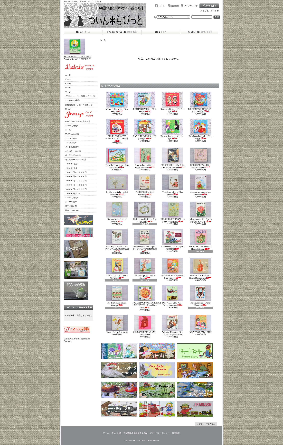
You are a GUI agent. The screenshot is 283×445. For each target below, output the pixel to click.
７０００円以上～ (73, 193)
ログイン (162, 6)
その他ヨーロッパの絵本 (76, 159)
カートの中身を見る (78, 307)
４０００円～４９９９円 (76, 185)
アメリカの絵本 (72, 134)
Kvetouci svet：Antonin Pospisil (116, 220)
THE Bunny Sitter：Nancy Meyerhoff (117, 276)
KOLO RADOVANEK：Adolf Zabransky (200, 166)
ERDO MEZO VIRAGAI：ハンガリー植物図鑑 (172, 220)
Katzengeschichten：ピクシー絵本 (172, 110)
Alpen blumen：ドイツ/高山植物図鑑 (172, 247)
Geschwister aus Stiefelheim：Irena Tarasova (173, 276)
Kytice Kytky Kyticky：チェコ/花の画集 (144, 220)
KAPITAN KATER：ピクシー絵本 (145, 110)
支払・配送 (116, 433)
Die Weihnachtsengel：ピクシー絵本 (201, 137)
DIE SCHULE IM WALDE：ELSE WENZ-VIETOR (172, 166)
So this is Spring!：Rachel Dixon (144, 276)
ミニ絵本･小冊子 (72, 100)
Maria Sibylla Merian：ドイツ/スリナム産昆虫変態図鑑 (117, 247)
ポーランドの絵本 (73, 155)
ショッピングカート (209, 5)
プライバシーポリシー (160, 433)
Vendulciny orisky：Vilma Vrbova (172, 193)
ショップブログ (160, 32)
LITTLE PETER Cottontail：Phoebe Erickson (200, 247)
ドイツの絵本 (71, 142)
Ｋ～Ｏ (68, 83)
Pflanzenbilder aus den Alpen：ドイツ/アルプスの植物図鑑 (144, 247)
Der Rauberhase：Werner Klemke (200, 304)
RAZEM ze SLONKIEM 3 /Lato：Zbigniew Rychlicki (77, 57)
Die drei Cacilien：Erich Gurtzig (116, 304)
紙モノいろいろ (72, 210)
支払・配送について (122, 32)
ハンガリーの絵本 (73, 151)
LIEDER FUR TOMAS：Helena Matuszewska (200, 276)
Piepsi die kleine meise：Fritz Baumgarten (117, 166)
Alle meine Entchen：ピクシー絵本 (116, 110)
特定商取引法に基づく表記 (135, 433)
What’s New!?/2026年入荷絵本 (77, 121)
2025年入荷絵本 (72, 126)
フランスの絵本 (72, 147)
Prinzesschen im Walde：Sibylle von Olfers (145, 166)
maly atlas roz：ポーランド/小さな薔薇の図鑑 (200, 220)
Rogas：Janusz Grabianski (117, 332)
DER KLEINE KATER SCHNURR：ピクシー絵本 (117, 137)
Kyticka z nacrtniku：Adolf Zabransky (117, 193)
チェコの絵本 (71, 138)
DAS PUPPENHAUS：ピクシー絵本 (145, 137)
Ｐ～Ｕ (68, 88)
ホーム (83, 32)
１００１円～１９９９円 (76, 172)
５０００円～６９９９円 (76, 189)
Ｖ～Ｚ (68, 92)
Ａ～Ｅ (68, 75)
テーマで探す (71, 202)
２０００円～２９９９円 (76, 176)
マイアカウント (191, 6)
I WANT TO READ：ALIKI (200, 332)
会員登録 (175, 6)
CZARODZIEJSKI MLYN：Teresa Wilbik (145, 333)
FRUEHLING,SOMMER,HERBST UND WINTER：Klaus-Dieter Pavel (146, 305)
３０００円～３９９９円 (76, 181)
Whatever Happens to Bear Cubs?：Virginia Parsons (172, 333)
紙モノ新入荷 (71, 206)
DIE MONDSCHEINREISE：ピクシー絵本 (200, 110)
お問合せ (199, 32)
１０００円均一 (72, 168)
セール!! (68, 130)
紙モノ (68, 109)
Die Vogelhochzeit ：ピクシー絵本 (172, 137)
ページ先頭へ (206, 424)
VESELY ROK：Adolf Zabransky (144, 193)
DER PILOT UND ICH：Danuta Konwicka (172, 304)
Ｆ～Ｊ (68, 79)
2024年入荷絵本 (72, 197)
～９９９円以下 (72, 164)
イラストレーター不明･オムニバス (80, 96)
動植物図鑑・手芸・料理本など (79, 105)
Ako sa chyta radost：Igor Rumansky (200, 193)
